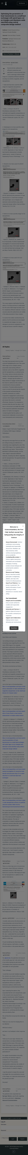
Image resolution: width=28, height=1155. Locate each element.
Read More (14, 628)
